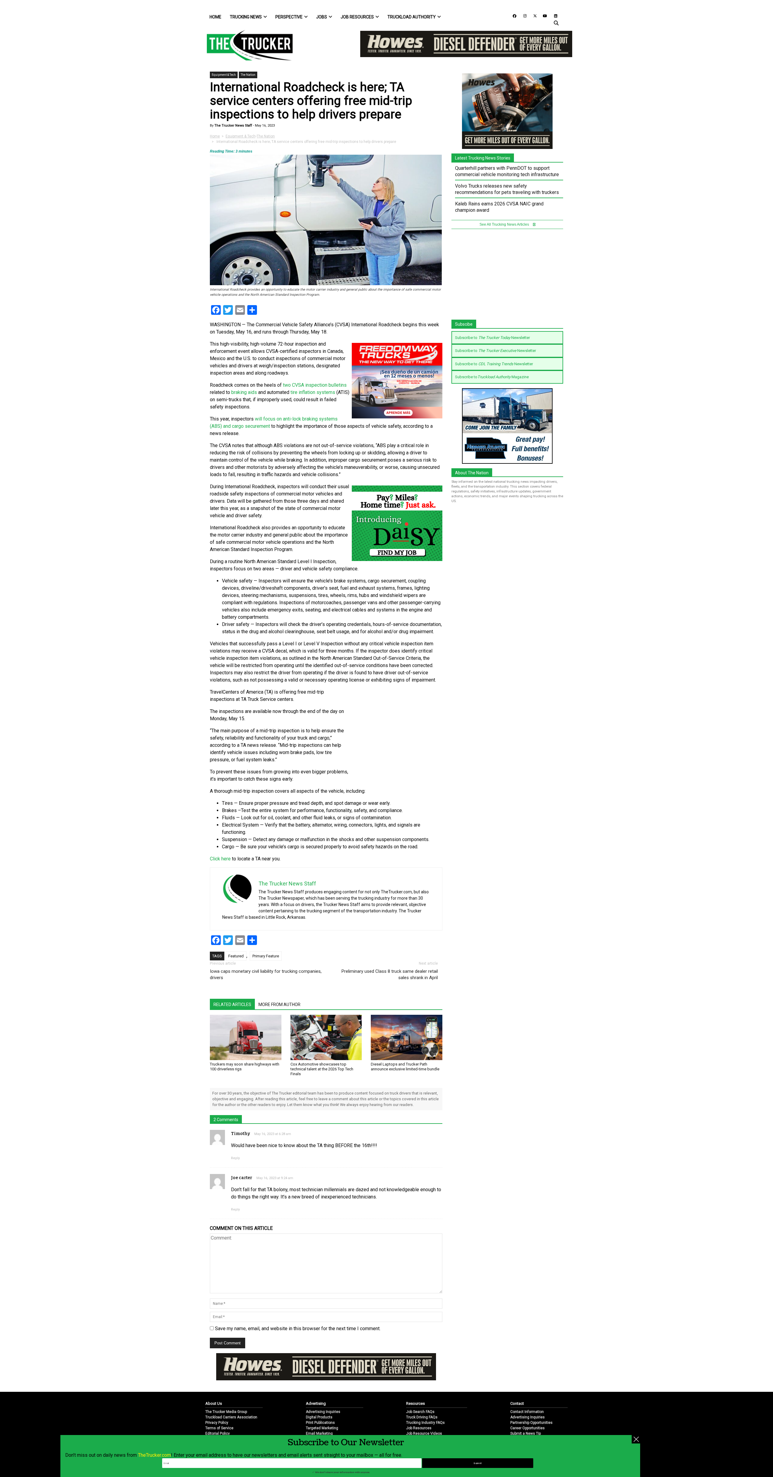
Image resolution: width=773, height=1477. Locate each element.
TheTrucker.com (154, 1455)
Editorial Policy (217, 1433)
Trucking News (246, 17)
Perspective (289, 17)
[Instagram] (523, 15)
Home (215, 17)
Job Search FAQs (420, 1412)
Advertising (316, 1403)
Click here (220, 859)
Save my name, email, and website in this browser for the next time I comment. (297, 1328)
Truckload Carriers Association (231, 1417)
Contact (517, 1403)
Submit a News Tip (525, 1433)
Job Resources (357, 17)
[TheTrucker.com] (247, 45)
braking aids (244, 392)
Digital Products (319, 1417)
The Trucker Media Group (226, 1412)
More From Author (279, 1004)
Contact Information (527, 1412)
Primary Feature (265, 956)
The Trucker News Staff (232, 125)
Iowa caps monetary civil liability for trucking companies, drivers (266, 974)
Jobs (321, 17)
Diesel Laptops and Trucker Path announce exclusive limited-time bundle (405, 1066)
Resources (415, 1403)
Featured (236, 956)
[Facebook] (512, 15)
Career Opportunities (527, 1428)
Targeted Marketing (322, 1428)
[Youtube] (543, 15)
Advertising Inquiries (323, 1412)
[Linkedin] (552, 15)
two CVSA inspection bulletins (314, 385)
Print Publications (320, 1423)
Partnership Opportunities (531, 1423)
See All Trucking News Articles (505, 224)
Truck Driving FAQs (422, 1417)
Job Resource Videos (424, 1433)
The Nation (248, 74)
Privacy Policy (216, 1423)
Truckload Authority (411, 17)
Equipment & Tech (224, 74)
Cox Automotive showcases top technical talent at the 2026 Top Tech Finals (321, 1069)
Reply (235, 1158)
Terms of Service (219, 1428)
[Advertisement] (397, 728)
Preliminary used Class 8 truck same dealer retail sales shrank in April (390, 974)
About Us (213, 1403)
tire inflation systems (312, 392)
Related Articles (232, 1004)
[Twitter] (533, 15)
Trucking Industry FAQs (425, 1423)
